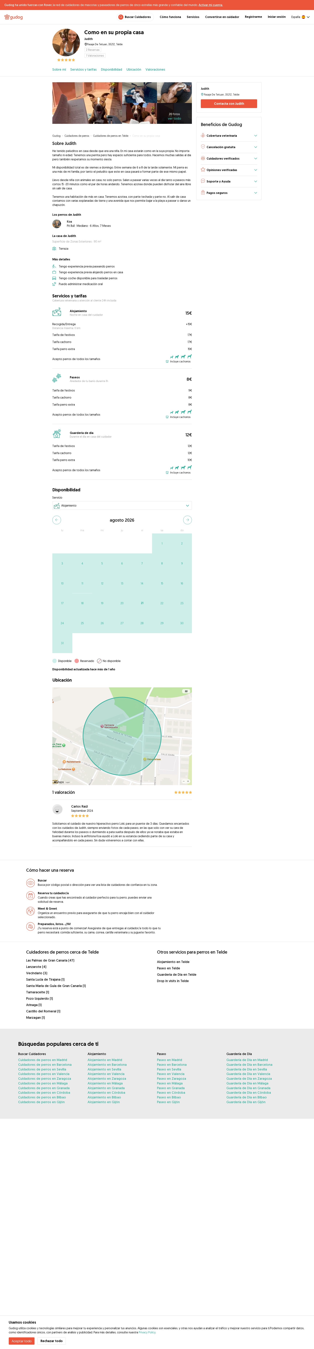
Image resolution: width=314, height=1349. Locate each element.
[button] (229, 136)
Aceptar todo (22, 1341)
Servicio (57, 497)
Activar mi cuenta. (211, 5)
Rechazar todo (52, 1341)
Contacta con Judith (229, 103)
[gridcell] (162, 543)
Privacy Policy (147, 1332)
